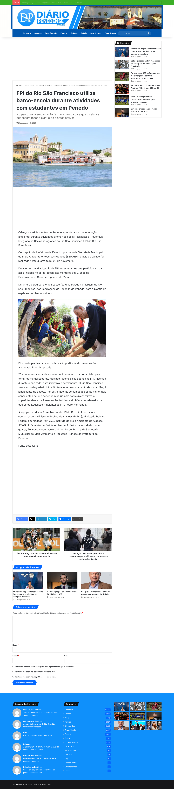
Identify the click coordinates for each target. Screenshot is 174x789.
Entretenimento (71, 742)
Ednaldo (27, 744)
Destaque (28, 86)
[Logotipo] (87, 17)
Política (74, 33)
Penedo (26, 33)
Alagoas (38, 33)
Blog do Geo (95, 33)
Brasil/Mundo (51, 33)
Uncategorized (71, 767)
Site (66, 656)
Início (20, 86)
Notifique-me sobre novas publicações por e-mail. (35, 677)
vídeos (67, 771)
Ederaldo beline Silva (32, 767)
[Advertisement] (62, 59)
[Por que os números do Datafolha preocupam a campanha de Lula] (96, 580)
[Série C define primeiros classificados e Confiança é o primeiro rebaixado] (122, 100)
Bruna (26, 733)
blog (66, 759)
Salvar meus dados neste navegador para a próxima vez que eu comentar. (45, 667)
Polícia (84, 33)
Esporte (64, 33)
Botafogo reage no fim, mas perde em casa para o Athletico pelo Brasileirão (145, 63)
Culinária (68, 754)
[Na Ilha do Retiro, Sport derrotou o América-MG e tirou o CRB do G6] (122, 89)
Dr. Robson (69, 746)
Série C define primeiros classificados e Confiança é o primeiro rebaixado (143, 99)
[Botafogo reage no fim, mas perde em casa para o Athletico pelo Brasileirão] (122, 64)
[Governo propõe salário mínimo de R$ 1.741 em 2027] (62, 580)
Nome (15, 645)
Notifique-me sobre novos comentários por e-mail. (35, 672)
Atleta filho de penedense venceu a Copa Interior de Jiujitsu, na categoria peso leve (28, 594)
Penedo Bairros (71, 763)
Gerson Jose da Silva (32, 710)
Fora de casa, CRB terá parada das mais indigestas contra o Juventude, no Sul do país (56, 3)
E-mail (15, 656)
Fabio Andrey (110, 33)
